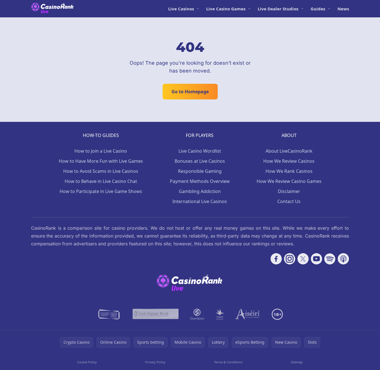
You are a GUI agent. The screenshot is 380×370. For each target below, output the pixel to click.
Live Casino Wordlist (200, 151)
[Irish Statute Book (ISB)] (156, 314)
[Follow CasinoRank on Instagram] (289, 258)
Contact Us (289, 201)
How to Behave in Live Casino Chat (101, 181)
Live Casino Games (225, 8)
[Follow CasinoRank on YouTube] (316, 258)
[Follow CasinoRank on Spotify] (330, 258)
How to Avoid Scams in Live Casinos (100, 171)
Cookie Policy (87, 362)
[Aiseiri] (248, 314)
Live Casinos (181, 8)
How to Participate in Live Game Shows (101, 191)
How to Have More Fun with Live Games (101, 161)
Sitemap (297, 362)
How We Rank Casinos (289, 171)
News (343, 8)
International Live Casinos (199, 201)
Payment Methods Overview (200, 181)
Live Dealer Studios (278, 8)
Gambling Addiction (200, 191)
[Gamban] (197, 314)
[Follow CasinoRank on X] (303, 258)
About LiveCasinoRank (289, 151)
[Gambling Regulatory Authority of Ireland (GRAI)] (109, 314)
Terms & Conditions (228, 362)
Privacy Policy (155, 362)
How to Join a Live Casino (100, 151)
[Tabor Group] (220, 314)
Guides (318, 8)
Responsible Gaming (200, 171)
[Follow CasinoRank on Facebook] (276, 258)
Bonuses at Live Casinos (200, 161)
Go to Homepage (190, 92)
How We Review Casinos (289, 161)
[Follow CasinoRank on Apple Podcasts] (343, 258)
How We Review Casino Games (289, 181)
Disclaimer (289, 191)
